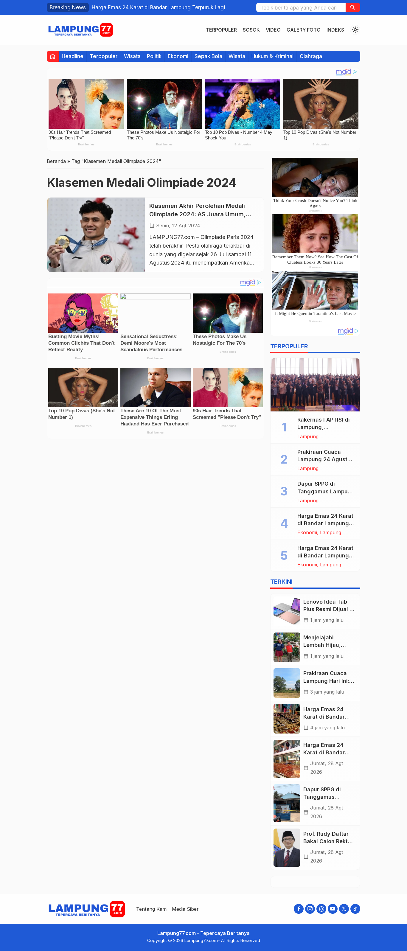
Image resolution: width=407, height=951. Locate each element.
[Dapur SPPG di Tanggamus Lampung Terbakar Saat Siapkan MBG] (287, 803)
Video (273, 30)
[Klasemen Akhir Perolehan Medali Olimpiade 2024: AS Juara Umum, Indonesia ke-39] (96, 235)
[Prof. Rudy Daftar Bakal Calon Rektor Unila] (287, 848)
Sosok (251, 30)
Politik (154, 56)
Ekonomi (178, 56)
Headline (72, 56)
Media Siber (185, 909)
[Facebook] (299, 909)
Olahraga (311, 56)
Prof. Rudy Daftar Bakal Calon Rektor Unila (328, 841)
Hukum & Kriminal (272, 56)
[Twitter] (344, 909)
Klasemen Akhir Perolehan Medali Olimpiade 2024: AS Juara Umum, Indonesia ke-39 (197, 214)
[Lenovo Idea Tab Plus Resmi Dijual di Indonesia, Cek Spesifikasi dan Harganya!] (287, 611)
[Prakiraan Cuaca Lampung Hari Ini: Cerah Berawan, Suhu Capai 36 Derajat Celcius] (287, 683)
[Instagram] (310, 909)
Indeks (335, 30)
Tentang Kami (151, 909)
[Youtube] (333, 909)
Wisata (132, 56)
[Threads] (321, 909)
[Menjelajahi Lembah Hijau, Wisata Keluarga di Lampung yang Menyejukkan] (287, 647)
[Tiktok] (355, 909)
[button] (353, 7)
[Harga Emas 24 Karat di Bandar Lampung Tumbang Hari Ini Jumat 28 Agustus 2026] (287, 759)
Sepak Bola (208, 56)
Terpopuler (221, 30)
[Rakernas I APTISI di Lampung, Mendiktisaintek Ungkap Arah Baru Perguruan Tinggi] (315, 385)
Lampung (308, 436)
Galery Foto (304, 30)
